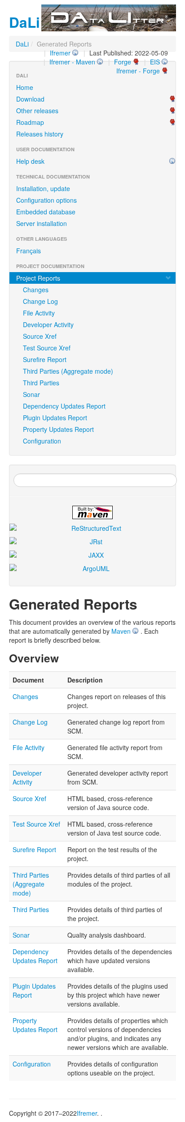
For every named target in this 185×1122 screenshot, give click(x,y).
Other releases (37, 110)
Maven (121, 631)
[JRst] (92, 541)
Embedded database (45, 211)
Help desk (30, 161)
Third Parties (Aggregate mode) (68, 371)
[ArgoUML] (92, 568)
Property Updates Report (58, 429)
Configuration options (46, 200)
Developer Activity (48, 324)
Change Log (40, 301)
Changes (35, 289)
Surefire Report (44, 359)
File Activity (39, 312)
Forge (122, 61)
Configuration (42, 440)
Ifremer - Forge (138, 70)
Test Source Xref (46, 347)
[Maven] (92, 512)
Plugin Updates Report (55, 417)
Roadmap (30, 122)
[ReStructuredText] (92, 528)
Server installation (41, 223)
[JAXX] (92, 554)
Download (30, 98)
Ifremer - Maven (72, 61)
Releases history (39, 133)
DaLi (22, 43)
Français (28, 250)
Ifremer (60, 52)
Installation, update (43, 188)
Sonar (31, 394)
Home (24, 87)
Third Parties (41, 382)
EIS (155, 61)
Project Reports (38, 277)
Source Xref (40, 336)
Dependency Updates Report (64, 405)
